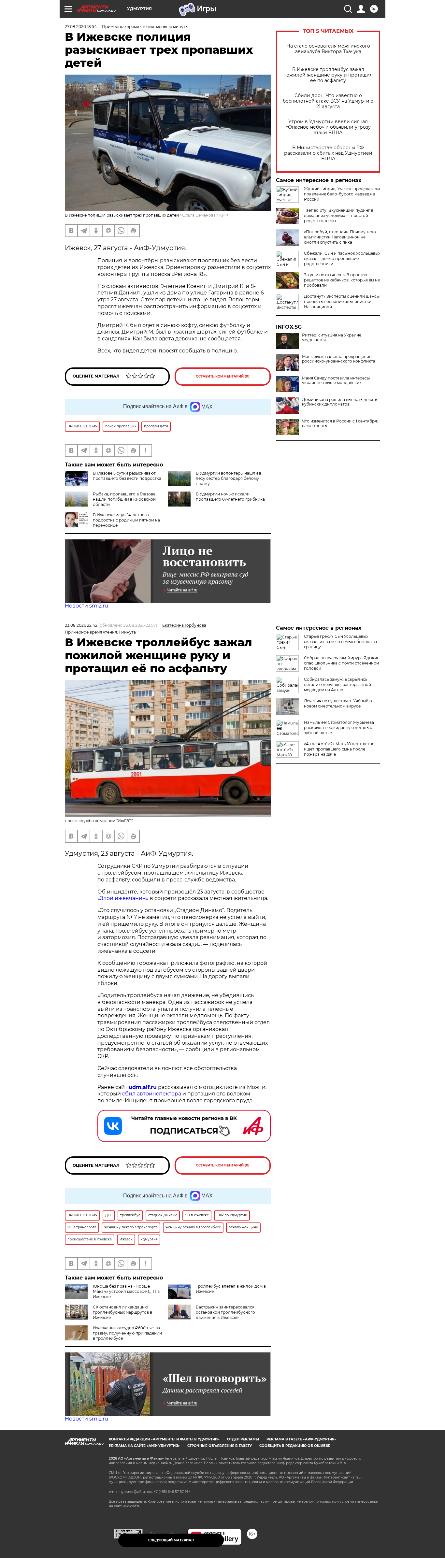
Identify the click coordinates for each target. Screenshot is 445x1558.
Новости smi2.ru (86, 606)
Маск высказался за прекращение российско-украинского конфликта (338, 359)
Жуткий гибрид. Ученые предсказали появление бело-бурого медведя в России (342, 194)
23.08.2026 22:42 (81, 625)
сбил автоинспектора (151, 1094)
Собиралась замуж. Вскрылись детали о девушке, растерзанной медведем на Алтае (337, 684)
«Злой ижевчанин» (123, 898)
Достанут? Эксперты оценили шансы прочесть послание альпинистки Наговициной (342, 301)
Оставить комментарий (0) (223, 376)
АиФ (223, 215)
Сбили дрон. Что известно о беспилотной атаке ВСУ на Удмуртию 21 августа (328, 101)
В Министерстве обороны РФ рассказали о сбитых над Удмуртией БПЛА (328, 153)
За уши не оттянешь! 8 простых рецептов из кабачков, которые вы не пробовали (342, 280)
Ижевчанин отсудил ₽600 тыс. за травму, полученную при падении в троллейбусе (127, 1333)
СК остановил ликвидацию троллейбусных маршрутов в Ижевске (122, 1312)
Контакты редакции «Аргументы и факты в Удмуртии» (164, 1439)
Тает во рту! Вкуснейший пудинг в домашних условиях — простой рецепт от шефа (338, 215)
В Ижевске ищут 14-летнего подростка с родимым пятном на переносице (126, 520)
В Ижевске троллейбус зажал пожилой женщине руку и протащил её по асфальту (328, 75)
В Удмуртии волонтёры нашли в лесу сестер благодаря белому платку (228, 478)
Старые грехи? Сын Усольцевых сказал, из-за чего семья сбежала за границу (340, 641)
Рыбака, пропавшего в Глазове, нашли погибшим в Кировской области (124, 499)
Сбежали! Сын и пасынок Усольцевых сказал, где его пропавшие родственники (342, 258)
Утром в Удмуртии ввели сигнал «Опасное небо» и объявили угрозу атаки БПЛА (328, 127)
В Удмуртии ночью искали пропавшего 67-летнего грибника (230, 497)
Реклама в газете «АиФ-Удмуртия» (301, 1439)
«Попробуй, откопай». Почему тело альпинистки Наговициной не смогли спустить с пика (340, 237)
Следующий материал (171, 1540)
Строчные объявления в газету (219, 1446)
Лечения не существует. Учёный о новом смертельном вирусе (338, 703)
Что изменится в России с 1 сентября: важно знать (340, 423)
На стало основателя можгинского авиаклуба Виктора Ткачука (328, 48)
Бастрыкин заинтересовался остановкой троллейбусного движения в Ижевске (225, 1312)
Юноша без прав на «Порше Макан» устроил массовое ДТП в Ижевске (126, 1291)
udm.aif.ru (143, 1087)
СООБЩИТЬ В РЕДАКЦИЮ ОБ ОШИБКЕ (294, 1446)
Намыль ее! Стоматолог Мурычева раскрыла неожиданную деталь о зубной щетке (339, 727)
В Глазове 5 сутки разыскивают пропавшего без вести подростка (127, 476)
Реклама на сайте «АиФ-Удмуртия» (144, 1446)
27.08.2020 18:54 (81, 26)
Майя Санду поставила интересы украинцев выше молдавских (336, 380)
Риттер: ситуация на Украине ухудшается (331, 337)
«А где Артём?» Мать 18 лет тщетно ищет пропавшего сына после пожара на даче (339, 749)
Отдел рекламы (243, 1439)
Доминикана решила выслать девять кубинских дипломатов (339, 402)
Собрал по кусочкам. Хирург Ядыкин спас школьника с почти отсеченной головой (342, 663)
